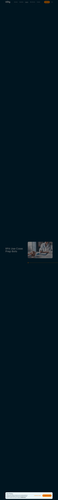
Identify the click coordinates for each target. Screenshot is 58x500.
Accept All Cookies (47, 495)
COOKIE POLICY (23, 497)
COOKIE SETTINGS (37, 495)
